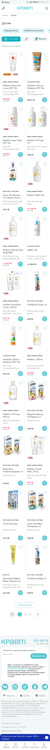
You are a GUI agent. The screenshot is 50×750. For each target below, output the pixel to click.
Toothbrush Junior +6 (37, 304)
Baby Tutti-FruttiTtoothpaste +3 (13, 470)
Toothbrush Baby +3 (36, 578)
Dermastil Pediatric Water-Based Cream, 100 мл (13, 580)
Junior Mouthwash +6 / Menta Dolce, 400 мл (11, 196)
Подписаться (38, 656)
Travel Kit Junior (10, 523)
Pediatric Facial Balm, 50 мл (34, 470)
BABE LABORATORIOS (10, 82)
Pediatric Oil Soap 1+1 (35, 141)
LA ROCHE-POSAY (33, 82)
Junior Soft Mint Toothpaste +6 (34, 525)
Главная (5, 15)
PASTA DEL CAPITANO (11, 191)
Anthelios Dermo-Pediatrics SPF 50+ (35, 87)
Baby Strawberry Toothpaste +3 (35, 415)
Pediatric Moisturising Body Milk (13, 251)
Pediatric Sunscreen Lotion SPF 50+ (12, 87)
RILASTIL (6, 575)
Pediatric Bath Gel (35, 195)
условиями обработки (18, 668)
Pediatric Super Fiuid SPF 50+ (12, 141)
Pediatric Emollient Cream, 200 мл (12, 306)
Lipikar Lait (32, 249)
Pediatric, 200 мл (35, 359)
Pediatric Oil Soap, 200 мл (11, 415)
